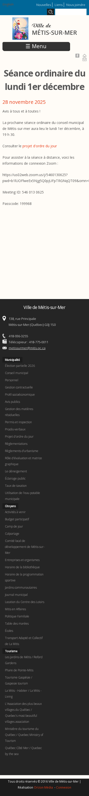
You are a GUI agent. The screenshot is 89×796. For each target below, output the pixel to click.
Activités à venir (15, 512)
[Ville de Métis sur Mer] (44, 36)
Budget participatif (17, 519)
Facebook (77, 56)
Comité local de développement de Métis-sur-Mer (24, 547)
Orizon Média (44, 787)
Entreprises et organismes (22, 560)
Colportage (12, 533)
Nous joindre (75, 4)
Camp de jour (14, 526)
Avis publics (12, 402)
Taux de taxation (16, 486)
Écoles (9, 631)
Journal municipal (16, 595)
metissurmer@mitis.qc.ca (27, 348)
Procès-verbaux (15, 429)
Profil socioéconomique (20, 394)
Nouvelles (43, 4)
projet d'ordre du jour (39, 146)
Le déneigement (16, 471)
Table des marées (17, 623)
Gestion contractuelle (19, 387)
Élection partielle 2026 (20, 366)
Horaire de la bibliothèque (22, 567)
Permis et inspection (18, 422)
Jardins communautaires (21, 587)
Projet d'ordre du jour (19, 436)
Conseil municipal (16, 373)
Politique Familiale (17, 616)
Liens (59, 4)
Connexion (63, 787)
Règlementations (16, 444)
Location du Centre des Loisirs (24, 602)
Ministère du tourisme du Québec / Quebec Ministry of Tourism (24, 735)
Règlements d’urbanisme (21, 451)
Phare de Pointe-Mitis (19, 670)
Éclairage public (15, 478)
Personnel (11, 380)
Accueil (85, 56)
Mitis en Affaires (15, 609)
